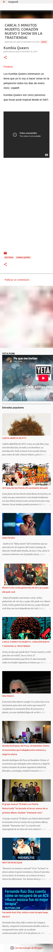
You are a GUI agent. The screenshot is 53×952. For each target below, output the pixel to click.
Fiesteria (9, 257)
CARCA (43, 42)
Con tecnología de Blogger (28, 948)
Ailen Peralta (8, 538)
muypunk (13, 1)
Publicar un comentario (17, 279)
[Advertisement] (26, 316)
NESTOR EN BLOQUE (12, 862)
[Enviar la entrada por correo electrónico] (5, 254)
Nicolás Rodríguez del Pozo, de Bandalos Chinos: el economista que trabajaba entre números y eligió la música (25, 750)
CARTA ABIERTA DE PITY (14, 438)
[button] (5, 58)
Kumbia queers (23, 257)
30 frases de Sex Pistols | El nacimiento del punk (25, 488)
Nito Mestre (8, 696)
